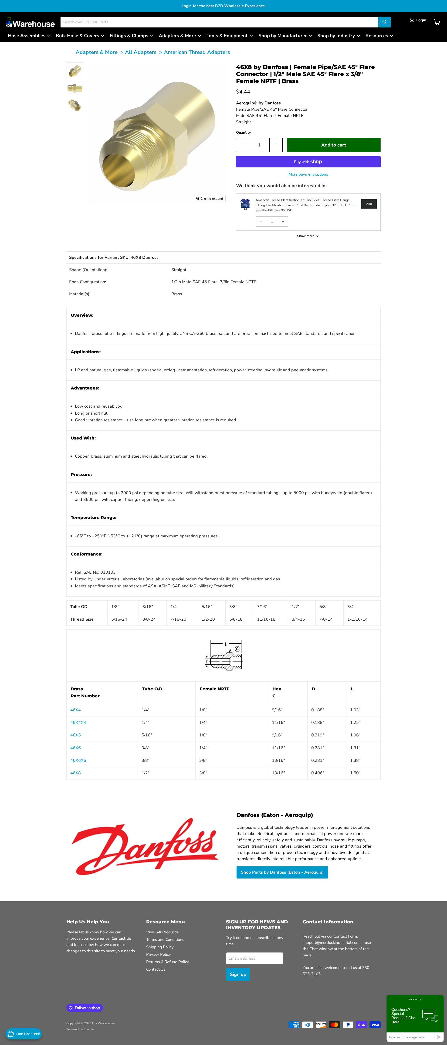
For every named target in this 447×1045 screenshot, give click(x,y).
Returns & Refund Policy (167, 962)
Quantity (243, 132)
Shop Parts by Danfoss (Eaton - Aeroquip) (282, 872)
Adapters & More (97, 52)
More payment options (308, 174)
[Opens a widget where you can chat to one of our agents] (415, 1018)
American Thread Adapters (197, 52)
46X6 (75, 748)
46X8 (75, 773)
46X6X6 (78, 760)
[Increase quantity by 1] (276, 145)
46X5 (75, 735)
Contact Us (155, 969)
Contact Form (345, 936)
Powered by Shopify (80, 1029)
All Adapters (140, 52)
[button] (419, 20)
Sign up (238, 974)
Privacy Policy (158, 954)
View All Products (162, 932)
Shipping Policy (160, 947)
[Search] (384, 22)
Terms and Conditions (165, 939)
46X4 (75, 710)
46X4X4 (78, 722)
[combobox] (219, 22)
